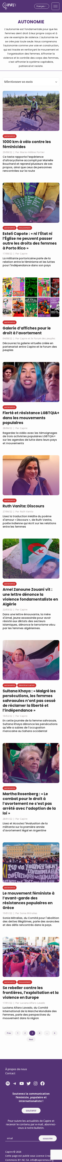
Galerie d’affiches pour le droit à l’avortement (27, 330)
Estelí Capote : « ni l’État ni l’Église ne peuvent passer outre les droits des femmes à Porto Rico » (30, 241)
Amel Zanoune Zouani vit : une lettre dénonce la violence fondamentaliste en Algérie (30, 597)
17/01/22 (7, 1002)
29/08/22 (7, 152)
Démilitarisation (27, 685)
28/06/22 (7, 428)
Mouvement (25, 228)
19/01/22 (7, 913)
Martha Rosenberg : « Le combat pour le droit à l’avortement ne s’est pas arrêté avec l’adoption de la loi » (29, 803)
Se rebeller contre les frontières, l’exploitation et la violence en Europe (31, 992)
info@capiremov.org (42, 1159)
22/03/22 (7, 609)
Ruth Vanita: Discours (23, 506)
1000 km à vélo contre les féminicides (27, 144)
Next (31, 1039)
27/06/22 (7, 511)
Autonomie (9, 136)
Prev (9, 1033)
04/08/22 (7, 338)
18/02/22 (7, 715)
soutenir (31, 1110)
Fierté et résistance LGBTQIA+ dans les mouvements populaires (31, 417)
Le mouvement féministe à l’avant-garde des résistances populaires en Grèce (28, 900)
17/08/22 (7, 253)
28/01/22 (7, 818)
